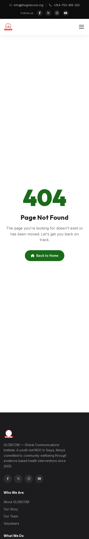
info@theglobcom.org (28, 5)
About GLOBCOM (16, 502)
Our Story (11, 509)
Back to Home (47, 255)
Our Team (11, 516)
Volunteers (11, 523)
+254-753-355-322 (66, 5)
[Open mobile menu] (81, 27)
